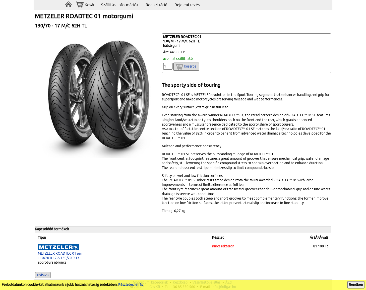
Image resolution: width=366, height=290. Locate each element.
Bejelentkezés (187, 5)
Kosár (90, 4)
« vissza (43, 275)
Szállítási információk (119, 5)
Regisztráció (156, 5)
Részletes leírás (130, 285)
